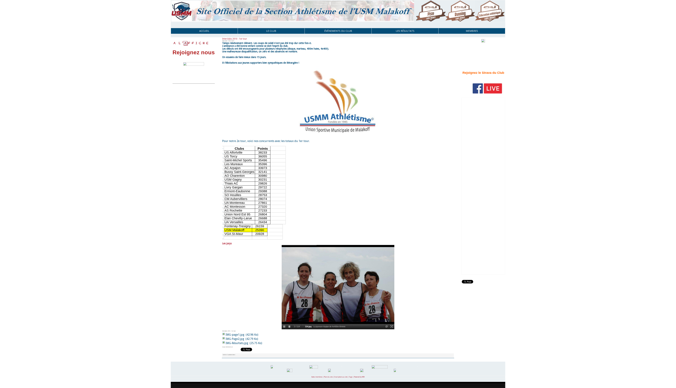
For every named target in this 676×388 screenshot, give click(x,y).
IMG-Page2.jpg (235, 339)
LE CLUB (271, 31)
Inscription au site (340, 377)
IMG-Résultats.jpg (237, 343)
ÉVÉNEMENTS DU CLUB (338, 31)
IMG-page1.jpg (235, 334)
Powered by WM (359, 377)
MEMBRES (472, 31)
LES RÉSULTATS (405, 31)
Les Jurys (227, 243)
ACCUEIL (204, 31)
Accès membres (316, 377)
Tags (350, 377)
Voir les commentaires (229, 354)
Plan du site (328, 377)
